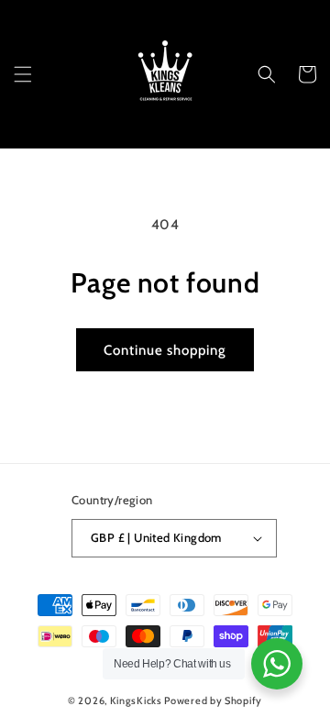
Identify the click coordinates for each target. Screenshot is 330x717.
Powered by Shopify (213, 700)
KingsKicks (136, 700)
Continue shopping (165, 350)
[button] (23, 74)
